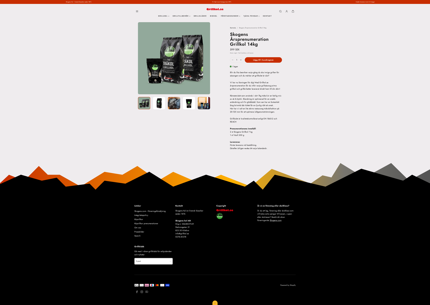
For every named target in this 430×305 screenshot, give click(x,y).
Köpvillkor (138, 219)
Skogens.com (276, 220)
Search (137, 235)
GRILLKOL (163, 16)
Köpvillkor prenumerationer (146, 223)
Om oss (137, 227)
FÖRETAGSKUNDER (229, 16)
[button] (137, 11)
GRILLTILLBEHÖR (180, 16)
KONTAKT (267, 16)
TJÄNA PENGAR (251, 16)
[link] (286, 11)
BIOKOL (213, 16)
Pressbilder (139, 231)
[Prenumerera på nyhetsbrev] (170, 261)
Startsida (233, 28)
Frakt (239, 53)
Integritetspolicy (141, 215)
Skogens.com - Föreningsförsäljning (150, 211)
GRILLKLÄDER (200, 16)
